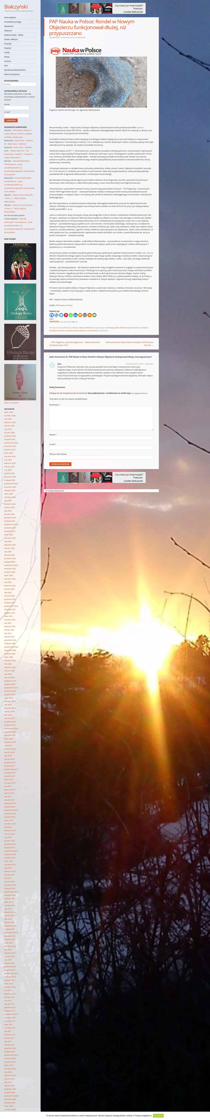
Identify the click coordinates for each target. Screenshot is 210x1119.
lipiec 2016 (8, 820)
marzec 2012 (9, 997)
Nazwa (52, 434)
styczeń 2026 (9, 432)
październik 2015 (11, 851)
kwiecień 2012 (10, 994)
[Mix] (80, 315)
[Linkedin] (75, 315)
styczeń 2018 (9, 759)
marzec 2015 (9, 875)
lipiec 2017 (8, 779)
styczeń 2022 (9, 596)
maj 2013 (8, 949)
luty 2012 (8, 1000)
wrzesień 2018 (10, 732)
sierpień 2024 (9, 490)
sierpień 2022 (9, 572)
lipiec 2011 (8, 1024)
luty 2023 (8, 551)
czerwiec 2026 (10, 415)
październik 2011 (11, 1014)
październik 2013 (11, 932)
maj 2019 (8, 705)
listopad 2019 (9, 684)
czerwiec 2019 (10, 701)
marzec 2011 (9, 1038)
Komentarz (54, 404)
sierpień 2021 (9, 613)
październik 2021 (11, 606)
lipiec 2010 (8, 1065)
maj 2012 (8, 990)
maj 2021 (8, 623)
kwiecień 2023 (10, 545)
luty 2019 (8, 715)
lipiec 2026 (8, 412)
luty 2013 (8, 960)
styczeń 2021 (9, 636)
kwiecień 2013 (10, 953)
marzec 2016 (9, 834)
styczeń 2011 (9, 1045)
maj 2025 (8, 460)
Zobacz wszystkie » (11, 403)
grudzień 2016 (10, 803)
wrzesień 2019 (10, 691)
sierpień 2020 (9, 653)
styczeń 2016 (9, 841)
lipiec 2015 (8, 861)
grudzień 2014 (10, 885)
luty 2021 (8, 633)
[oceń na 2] (52, 321)
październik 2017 (11, 769)
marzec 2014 (9, 915)
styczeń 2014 (9, 922)
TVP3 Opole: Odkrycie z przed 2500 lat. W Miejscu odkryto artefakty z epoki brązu (18, 133)
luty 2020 (8, 674)
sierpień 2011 (9, 1021)
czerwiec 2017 (10, 783)
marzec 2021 (9, 630)
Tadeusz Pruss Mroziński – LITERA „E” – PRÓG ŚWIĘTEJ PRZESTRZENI (19, 198)
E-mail (52, 444)
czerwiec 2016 (10, 824)
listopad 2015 (9, 847)
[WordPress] (85, 315)
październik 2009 (11, 1096)
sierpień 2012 (9, 980)
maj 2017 (8, 786)
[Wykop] (56, 315)
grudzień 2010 (10, 1048)
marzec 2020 (9, 671)
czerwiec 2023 (10, 538)
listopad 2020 (9, 643)
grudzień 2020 (10, 640)
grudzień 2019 (10, 681)
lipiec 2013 (8, 943)
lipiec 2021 (8, 616)
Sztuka (7, 52)
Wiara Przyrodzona (12, 74)
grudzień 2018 (10, 722)
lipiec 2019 (8, 698)
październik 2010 (11, 1055)
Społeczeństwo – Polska (13, 35)
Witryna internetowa (57, 454)
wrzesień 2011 (10, 1017)
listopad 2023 (9, 521)
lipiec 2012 (8, 983)
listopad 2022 (9, 562)
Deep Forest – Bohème (24, 140)
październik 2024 (11, 483)
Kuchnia (7, 61)
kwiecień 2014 (10, 912)
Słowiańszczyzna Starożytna (130, 328)
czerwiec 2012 (10, 987)
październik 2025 (11, 443)
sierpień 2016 (9, 817)
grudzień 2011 (10, 1007)
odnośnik (93, 330)
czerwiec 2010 (10, 1068)
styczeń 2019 (9, 718)
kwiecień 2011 (10, 1034)
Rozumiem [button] (158, 1116)
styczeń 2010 (9, 1085)
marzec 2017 (9, 793)
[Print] (90, 315)
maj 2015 (8, 868)
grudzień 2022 (10, 558)
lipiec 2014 (8, 902)
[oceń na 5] (58, 321)
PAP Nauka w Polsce (64, 305)
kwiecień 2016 (10, 830)
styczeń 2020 (9, 677)
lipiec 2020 (8, 657)
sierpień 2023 (9, 531)
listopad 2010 (9, 1051)
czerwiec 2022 (10, 579)
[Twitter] (61, 315)
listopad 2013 (9, 929)
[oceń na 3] (54, 321)
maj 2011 (8, 1031)
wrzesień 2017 (10, 773)
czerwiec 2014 (10, 905)
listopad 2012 (9, 970)
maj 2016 (8, 827)
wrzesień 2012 (10, 977)
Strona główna (10, 17)
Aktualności (9, 26)
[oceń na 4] (56, 321)
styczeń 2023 (9, 555)
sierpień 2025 (9, 449)
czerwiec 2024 (10, 497)
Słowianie (8, 30)
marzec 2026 (9, 426)
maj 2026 (8, 419)
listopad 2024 (9, 480)
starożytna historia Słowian (75, 330)
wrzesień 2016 (10, 813)
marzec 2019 (9, 711)
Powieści (7, 48)
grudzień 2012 (10, 966)
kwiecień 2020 (10, 667)
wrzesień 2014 (10, 895)
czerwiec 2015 (10, 864)
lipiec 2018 (8, 739)
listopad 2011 (9, 1011)
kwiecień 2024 (10, 504)
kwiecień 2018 (10, 749)
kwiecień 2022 (10, 585)
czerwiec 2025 (10, 456)
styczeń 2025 (9, 473)
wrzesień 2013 (10, 936)
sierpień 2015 (9, 858)
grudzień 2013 (10, 926)
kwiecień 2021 (10, 626)
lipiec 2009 (8, 1106)
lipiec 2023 (8, 534)
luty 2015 (8, 878)
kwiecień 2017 (10, 790)
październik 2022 (11, 565)
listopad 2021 (9, 602)
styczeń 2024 (9, 514)
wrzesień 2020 (10, 650)
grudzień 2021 (10, 599)
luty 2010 (8, 1082)
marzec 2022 (9, 589)
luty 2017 (8, 796)
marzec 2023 (9, 548)
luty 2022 (8, 592)
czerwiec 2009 (10, 1109)
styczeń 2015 (9, 881)
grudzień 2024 (10, 477)
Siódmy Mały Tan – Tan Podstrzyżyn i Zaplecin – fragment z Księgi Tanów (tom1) (18, 154)
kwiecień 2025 (10, 463)
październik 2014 (11, 892)
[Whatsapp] (71, 315)
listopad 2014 (9, 888)
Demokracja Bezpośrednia (15, 70)
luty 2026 (8, 429)
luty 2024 (8, 511)
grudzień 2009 (10, 1089)
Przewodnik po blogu (12, 22)
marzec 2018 (9, 752)
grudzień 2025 (10, 436)
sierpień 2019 (9, 694)
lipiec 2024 (8, 494)
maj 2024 (8, 500)
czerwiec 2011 (10, 1028)
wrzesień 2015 (10, 854)
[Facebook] (52, 315)
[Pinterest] (66, 315)
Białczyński (15, 6)
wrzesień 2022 (10, 568)
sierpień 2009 (9, 1103)
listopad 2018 (9, 725)
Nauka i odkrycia (11, 39)
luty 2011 (8, 1041)
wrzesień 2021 (10, 609)
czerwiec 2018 (10, 742)
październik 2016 (11, 810)
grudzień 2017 (10, 762)
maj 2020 (8, 664)
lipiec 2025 (8, 453)
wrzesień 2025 (10, 446)
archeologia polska (112, 328)
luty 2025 (8, 470)
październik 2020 (11, 647)
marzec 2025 (9, 466)
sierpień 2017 (9, 776)
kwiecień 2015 (10, 871)
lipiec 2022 (8, 575)
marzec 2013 (9, 956)
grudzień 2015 (10, 844)
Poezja (6, 57)
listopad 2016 (9, 807)
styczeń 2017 (9, 800)
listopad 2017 (9, 766)
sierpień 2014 (9, 898)
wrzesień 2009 (10, 1099)
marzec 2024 (9, 507)
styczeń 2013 (9, 963)
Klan (6, 65)
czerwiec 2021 (10, 619)
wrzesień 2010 (10, 1058)
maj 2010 (8, 1072)
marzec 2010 (9, 1079)
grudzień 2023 (10, 517)
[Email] (94, 315)
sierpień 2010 (9, 1062)
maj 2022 (8, 582)
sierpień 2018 (9, 735)
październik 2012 (11, 973)
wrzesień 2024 (10, 487)
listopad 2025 (9, 439)
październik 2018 (11, 728)
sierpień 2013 (9, 939)
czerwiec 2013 (10, 946)
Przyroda (7, 44)
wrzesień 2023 (10, 528)
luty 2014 (8, 919)
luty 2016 (8, 837)
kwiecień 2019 (10, 708)
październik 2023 (11, 524)
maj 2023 (8, 541)
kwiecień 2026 (10, 422)
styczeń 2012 (9, 1004)
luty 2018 (8, 756)
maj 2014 (8, 909)
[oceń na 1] (50, 321)
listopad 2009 (9, 1092)
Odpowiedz (149, 364)
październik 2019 (11, 688)
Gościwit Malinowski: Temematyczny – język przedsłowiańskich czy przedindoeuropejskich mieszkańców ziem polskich (19, 168)
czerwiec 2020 (10, 660)
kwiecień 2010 (10, 1075)
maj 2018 (8, 745)
